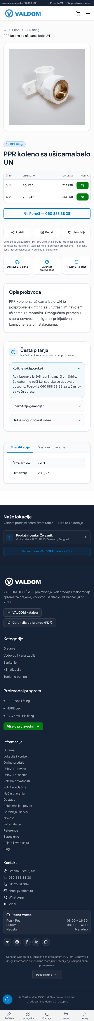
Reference (10, 830)
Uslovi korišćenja (15, 775)
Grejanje (9, 648)
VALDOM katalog (25, 612)
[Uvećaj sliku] (47, 87)
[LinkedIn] (36, 942)
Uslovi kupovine (14, 768)
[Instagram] (17, 942)
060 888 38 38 (20, 877)
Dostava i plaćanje (51, 447)
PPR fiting (16, 144)
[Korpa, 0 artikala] (78, 13)
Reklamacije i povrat (17, 806)
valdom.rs (48, 1001)
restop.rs (62, 1001)
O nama (9, 750)
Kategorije (28, 1018)
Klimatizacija (12, 669)
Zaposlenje (11, 836)
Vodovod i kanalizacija (19, 655)
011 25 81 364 (19, 884)
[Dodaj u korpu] (83, 185)
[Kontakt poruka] (46, 942)
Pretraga (47, 1018)
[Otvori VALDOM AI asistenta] (7, 999)
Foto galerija (12, 824)
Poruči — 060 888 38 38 (49, 213)
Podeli (20, 232)
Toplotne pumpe (15, 676)
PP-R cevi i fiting (18, 701)
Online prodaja (13, 762)
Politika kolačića (14, 787)
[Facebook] (27, 942)
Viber (12, 904)
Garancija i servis (15, 812)
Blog (6, 849)
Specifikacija (20, 447)
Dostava (9, 799)
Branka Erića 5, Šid (22, 871)
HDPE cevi (14, 708)
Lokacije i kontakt (16, 756)
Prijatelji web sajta (16, 843)
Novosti (8, 818)
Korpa (66, 1018)
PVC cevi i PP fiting (20, 716)
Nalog (85, 1018)
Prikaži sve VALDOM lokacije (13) (47, 551)
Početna (9, 1018)
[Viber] (7, 942)
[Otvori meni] (88, 13)
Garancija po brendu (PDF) (32, 622)
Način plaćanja (14, 793)
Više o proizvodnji (21, 726)
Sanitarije (10, 662)
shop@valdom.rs (21, 891)
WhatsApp (16, 897)
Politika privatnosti (16, 781)
